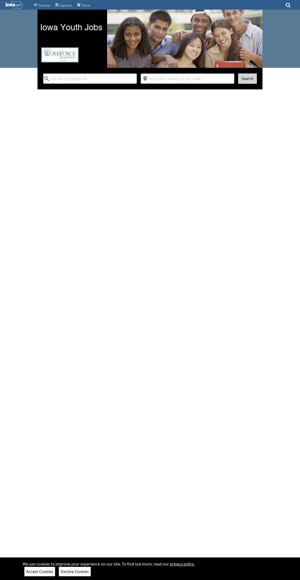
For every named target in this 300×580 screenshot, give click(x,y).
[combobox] (90, 78)
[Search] (288, 6)
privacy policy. (182, 564)
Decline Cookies (75, 571)
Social (85, 5)
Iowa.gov (17, 5)
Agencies (65, 5)
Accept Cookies (39, 571)
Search (247, 78)
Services (44, 5)
